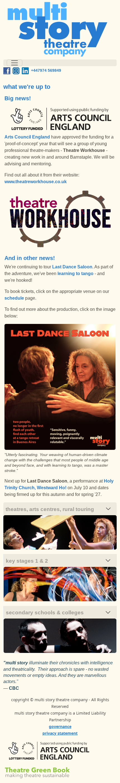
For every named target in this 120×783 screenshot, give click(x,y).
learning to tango (75, 273)
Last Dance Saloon (72, 266)
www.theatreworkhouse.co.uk (35, 181)
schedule (14, 298)
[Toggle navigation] (14, 62)
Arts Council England (27, 137)
